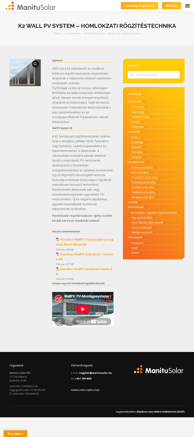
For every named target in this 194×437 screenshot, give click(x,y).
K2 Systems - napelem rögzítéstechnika (154, 212)
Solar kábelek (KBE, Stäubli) (147, 222)
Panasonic (137, 243)
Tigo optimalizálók (141, 217)
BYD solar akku (140, 172)
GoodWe (136, 147)
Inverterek (134, 131)
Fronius (135, 137)
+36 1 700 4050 (83, 378)
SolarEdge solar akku (143, 182)
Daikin (135, 252)
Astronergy (137, 112)
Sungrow (136, 157)
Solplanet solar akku (143, 192)
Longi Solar (137, 126)
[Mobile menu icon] (187, 5)
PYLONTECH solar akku (144, 177)
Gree (134, 248)
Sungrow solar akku (142, 197)
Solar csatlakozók (141, 227)
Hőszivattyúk (135, 237)
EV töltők (133, 202)
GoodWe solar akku (142, 187)
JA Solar (135, 121)
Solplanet (136, 152)
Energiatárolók (136, 162)
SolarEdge (137, 142)
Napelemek (134, 101)
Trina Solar (137, 107)
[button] (35, 64)
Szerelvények (136, 207)
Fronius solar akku (142, 167)
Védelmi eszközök (142, 232)
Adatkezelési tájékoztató (85, 390)
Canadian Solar (140, 117)
